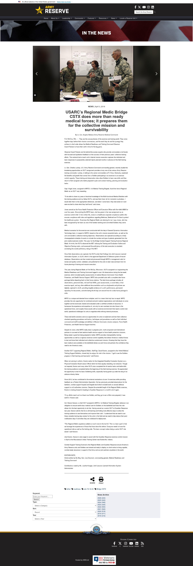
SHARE (92, 483)
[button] (65, 2)
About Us (54, 18)
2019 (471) (101, 513)
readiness (77, 489)
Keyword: (36, 493)
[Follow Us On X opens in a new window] (120, 544)
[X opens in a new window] (139, 7)
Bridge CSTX (101, 489)
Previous (37, 73)
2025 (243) (101, 500)
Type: (35, 502)
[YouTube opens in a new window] (144, 7)
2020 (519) (101, 511)
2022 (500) (101, 507)
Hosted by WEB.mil (82, 560)
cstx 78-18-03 (88, 489)
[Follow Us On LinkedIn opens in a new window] (137, 544)
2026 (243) (101, 498)
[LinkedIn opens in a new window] (152, 7)
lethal (68, 489)
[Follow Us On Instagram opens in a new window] (125, 544)
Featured (91, 18)
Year (34, 515)
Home (46, 18)
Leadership (66, 18)
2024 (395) (101, 502)
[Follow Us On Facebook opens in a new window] (114, 544)
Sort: (35, 508)
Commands (79, 18)
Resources (102, 18)
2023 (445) (101, 504)
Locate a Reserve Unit (127, 18)
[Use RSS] (142, 544)
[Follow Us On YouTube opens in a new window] (131, 544)
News (113, 18)
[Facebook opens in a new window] (135, 7)
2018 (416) (101, 516)
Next (156, 73)
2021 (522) (101, 509)
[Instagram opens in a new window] (148, 7)
